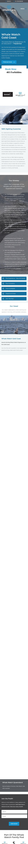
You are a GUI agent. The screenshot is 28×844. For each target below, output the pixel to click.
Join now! (14, 823)
